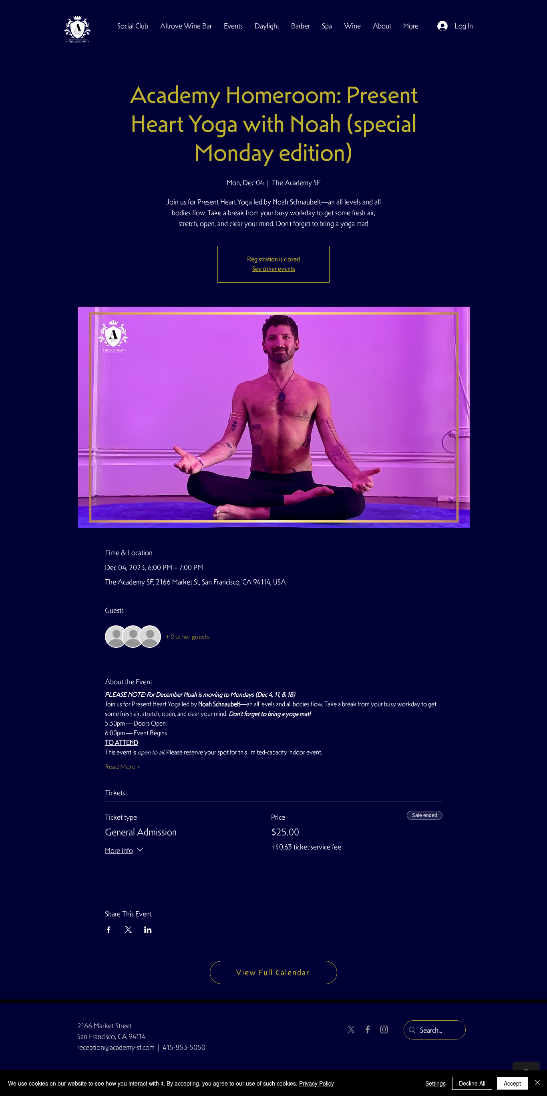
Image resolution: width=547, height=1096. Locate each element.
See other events (273, 269)
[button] (132, 26)
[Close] (537, 1083)
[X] (351, 1029)
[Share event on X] (128, 929)
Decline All (472, 1083)
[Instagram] (384, 1029)
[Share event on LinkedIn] (148, 929)
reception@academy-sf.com (116, 1047)
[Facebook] (367, 1029)
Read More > (122, 766)
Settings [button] (435, 1083)
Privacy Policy (316, 1083)
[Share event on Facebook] (109, 929)
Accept (512, 1083)
